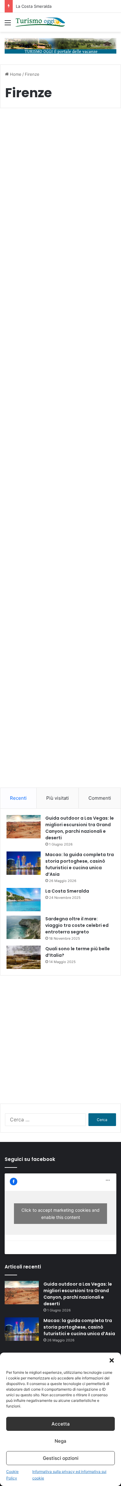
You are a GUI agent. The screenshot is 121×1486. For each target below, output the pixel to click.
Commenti (99, 798)
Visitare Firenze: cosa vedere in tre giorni (54, 144)
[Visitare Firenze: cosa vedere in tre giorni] (60, 199)
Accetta (61, 1424)
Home (15, 74)
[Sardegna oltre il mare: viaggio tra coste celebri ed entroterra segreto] (24, 927)
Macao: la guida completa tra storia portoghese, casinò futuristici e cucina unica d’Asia (79, 864)
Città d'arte (23, 538)
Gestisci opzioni (60, 1458)
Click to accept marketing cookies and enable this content (60, 1213)
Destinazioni (24, 128)
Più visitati (57, 798)
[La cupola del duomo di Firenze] (60, 483)
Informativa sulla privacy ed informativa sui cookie (69, 1474)
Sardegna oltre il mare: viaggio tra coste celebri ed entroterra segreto (77, 925)
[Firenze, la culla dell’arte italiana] (60, 614)
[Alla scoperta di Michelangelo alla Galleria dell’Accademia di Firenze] (60, 356)
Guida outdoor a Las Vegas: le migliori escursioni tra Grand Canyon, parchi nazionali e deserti (79, 828)
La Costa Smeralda (34, 6)
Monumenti (23, 249)
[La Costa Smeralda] (24, 899)
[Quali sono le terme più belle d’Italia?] (24, 957)
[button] (112, 1360)
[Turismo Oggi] (40, 22)
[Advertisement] (60, 725)
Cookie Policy (12, 1474)
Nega (60, 1441)
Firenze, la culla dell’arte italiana (45, 554)
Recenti (18, 798)
